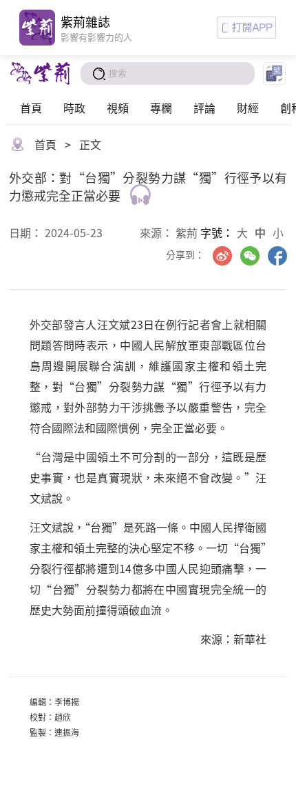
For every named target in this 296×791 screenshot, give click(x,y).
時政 (74, 107)
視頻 (118, 107)
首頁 (31, 107)
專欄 (161, 107)
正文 (90, 144)
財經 (248, 107)
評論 (204, 107)
